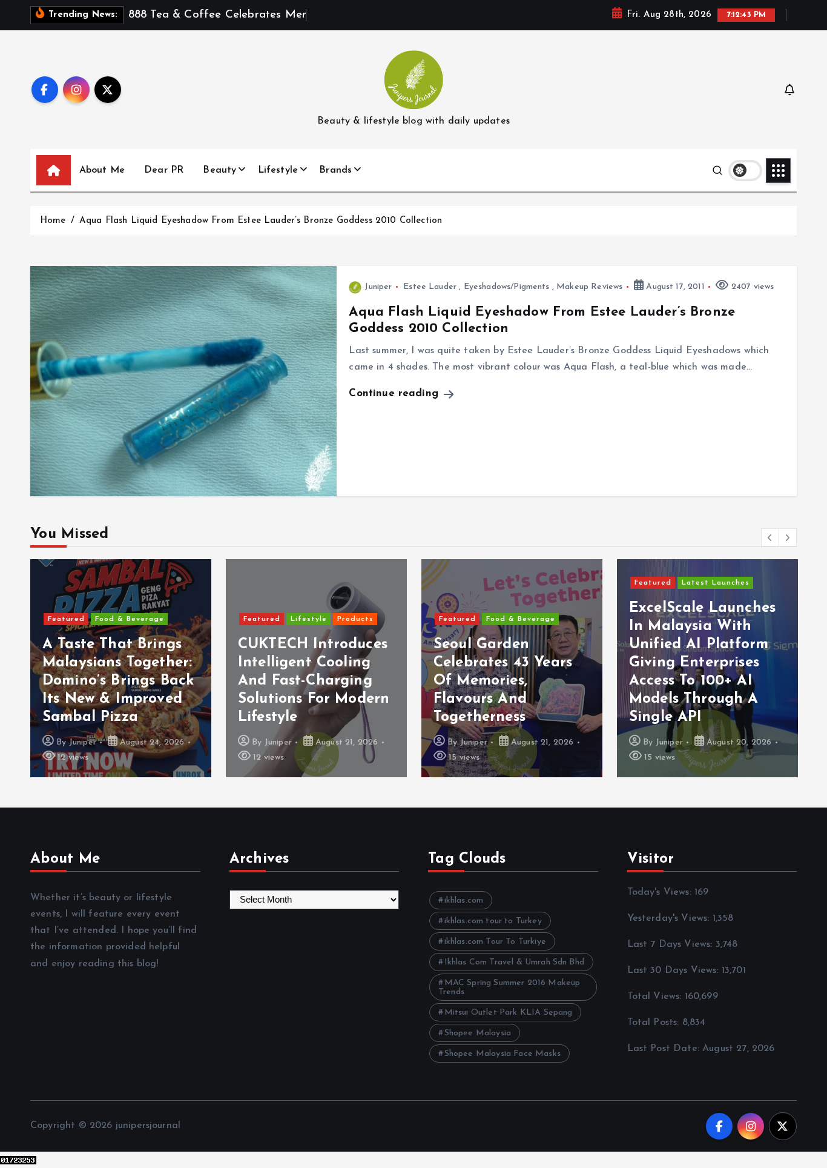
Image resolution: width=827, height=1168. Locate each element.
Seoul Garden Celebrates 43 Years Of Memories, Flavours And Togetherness (502, 681)
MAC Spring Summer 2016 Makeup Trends (509, 987)
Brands (335, 170)
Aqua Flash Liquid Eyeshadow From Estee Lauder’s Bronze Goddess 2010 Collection (260, 220)
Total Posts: (654, 1022)
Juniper (378, 286)
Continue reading (395, 393)
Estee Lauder (429, 286)
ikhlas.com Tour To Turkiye (495, 941)
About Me (102, 170)
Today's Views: (660, 892)
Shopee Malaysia (477, 1033)
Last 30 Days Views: (674, 970)
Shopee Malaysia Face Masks (502, 1053)
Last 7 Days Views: (671, 944)
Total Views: (656, 996)
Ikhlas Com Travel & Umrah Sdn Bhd (514, 962)
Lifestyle (278, 170)
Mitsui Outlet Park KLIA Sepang (508, 1012)
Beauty (219, 170)
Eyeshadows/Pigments (507, 286)
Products (355, 619)
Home (53, 220)
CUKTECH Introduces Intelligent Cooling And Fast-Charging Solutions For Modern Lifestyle (313, 681)
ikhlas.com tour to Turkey (493, 921)
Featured (66, 619)
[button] (770, 537)
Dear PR (163, 170)
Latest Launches (716, 582)
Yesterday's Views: (670, 918)
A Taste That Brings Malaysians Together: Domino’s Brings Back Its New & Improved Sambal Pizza (118, 681)
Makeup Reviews (589, 286)
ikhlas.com (464, 900)
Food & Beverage (129, 619)
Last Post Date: (665, 1049)
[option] (120, 668)
